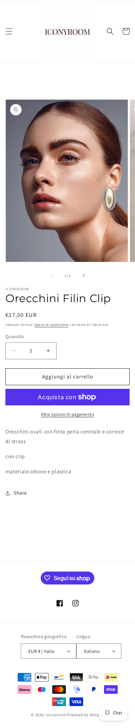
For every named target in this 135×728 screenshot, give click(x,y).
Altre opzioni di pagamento (67, 414)
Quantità (14, 336)
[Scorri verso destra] (83, 275)
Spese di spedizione (51, 324)
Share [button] (20, 493)
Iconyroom (56, 714)
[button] (9, 31)
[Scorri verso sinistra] (52, 275)
